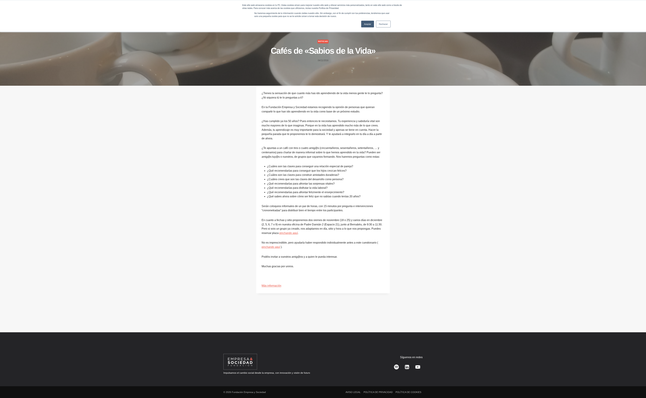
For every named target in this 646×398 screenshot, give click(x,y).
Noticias (323, 41)
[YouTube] (418, 367)
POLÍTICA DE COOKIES (408, 392)
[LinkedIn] (407, 367)
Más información (271, 285)
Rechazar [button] (383, 24)
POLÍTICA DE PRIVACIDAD (378, 392)
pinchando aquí (288, 233)
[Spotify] (396, 367)
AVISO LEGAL (353, 392)
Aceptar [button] (367, 24)
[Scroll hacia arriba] (638, 388)
